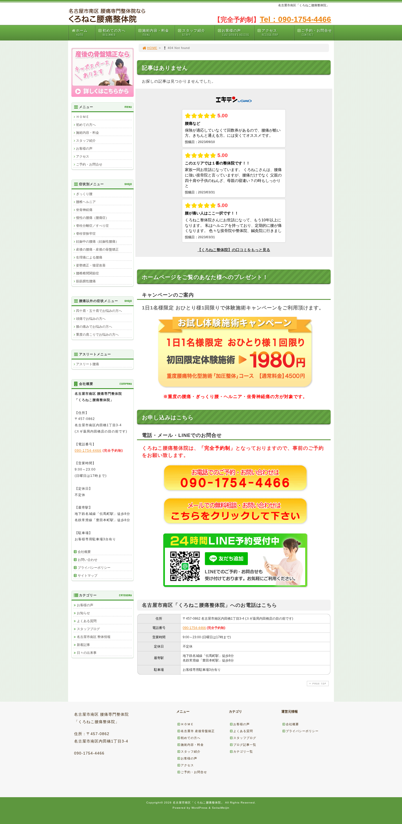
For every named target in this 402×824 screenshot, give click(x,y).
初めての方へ (114, 32)
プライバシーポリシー (94, 568)
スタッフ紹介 (193, 32)
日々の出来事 (87, 653)
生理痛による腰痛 (89, 257)
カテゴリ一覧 (243, 751)
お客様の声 (235, 32)
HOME (152, 48)
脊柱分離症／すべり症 (92, 226)
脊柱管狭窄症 (86, 234)
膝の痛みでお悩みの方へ (94, 327)
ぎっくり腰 (84, 194)
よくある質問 (87, 621)
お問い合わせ (87, 560)
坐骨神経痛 (84, 210)
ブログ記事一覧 (244, 744)
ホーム (82, 32)
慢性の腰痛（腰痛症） (92, 218)
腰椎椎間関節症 (87, 273)
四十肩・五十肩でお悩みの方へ (99, 311)
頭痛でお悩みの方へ (91, 319)
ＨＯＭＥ (82, 117)
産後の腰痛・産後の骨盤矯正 (97, 249)
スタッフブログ (88, 629)
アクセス (270, 32)
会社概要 (84, 552)
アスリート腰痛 (87, 364)
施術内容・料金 (155, 32)
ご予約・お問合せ (316, 32)
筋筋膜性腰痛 (86, 281)
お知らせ (83, 613)
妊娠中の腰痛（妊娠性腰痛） (97, 241)
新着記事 (83, 645)
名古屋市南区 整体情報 (93, 637)
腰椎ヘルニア (86, 202)
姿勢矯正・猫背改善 (91, 265)
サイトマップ (87, 576)
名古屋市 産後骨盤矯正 (198, 731)
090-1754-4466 (194, 628)
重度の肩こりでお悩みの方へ (97, 334)
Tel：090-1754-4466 (295, 19)
